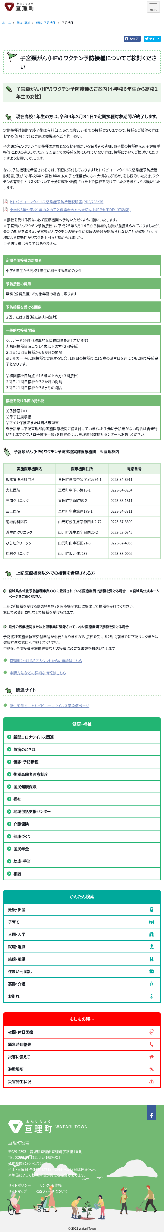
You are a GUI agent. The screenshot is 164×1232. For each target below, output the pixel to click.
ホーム (6, 22)
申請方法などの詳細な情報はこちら (38, 672)
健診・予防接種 (46, 22)
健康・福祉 (23, 22)
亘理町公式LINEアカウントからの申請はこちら (46, 660)
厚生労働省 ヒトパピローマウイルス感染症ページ (49, 705)
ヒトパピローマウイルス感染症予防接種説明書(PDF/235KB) (56, 201)
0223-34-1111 (27, 1157)
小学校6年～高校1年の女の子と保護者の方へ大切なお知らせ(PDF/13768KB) (70, 209)
